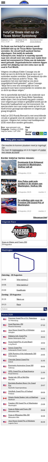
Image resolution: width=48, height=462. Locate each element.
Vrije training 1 (22, 280)
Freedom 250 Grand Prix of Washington (23, 403)
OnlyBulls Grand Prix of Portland (20, 391)
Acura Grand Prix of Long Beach (20, 342)
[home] (24, 4)
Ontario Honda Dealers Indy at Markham (23, 397)
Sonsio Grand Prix (15, 348)
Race (19, 304)
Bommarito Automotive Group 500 (20, 365)
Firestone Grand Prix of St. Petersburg (22, 318)
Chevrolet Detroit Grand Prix (18, 360)
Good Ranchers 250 (15, 324)
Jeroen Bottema (35, 42)
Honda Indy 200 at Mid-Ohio (18, 377)
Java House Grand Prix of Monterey (21, 421)
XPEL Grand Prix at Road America (21, 371)
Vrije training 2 (22, 285)
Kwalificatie (21, 290)
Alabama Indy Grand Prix (17, 336)
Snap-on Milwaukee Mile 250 (19, 415)
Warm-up (20, 299)
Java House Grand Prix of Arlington (21, 330)
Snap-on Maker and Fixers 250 (14, 242)
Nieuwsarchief (40, 217)
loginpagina (17, 150)
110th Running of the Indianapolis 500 (22, 354)
